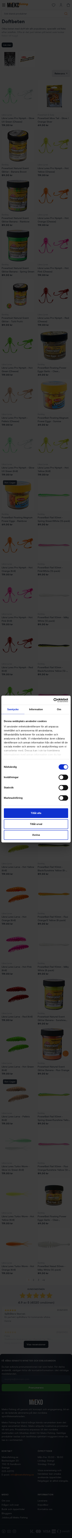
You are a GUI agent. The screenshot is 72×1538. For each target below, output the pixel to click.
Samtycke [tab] (13, 709)
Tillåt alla (36, 813)
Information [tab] (36, 709)
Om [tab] (59, 709)
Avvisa (36, 834)
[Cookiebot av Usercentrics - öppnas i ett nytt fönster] (53, 700)
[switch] (63, 777)
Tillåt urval (36, 824)
